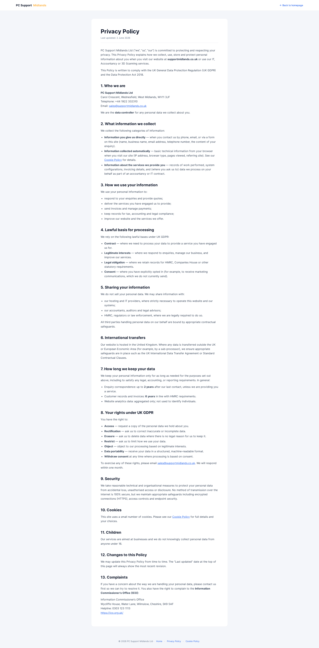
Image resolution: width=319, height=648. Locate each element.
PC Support (31, 5)
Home (159, 641)
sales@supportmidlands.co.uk (128, 106)
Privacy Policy (174, 641)
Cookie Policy (113, 160)
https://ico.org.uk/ (112, 612)
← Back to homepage (291, 5)
